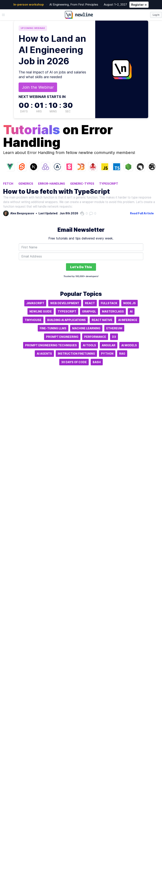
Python (107, 353)
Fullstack (109, 303)
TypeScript (108, 183)
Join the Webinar (38, 87)
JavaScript (35, 303)
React (90, 303)
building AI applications (66, 320)
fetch (8, 183)
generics (25, 183)
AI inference (127, 320)
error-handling (51, 183)
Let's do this (81, 267)
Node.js (129, 303)
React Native (102, 320)
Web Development (64, 303)
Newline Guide (40, 311)
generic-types (82, 183)
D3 (114, 336)
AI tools (89, 345)
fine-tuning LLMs (53, 328)
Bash (97, 362)
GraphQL (89, 311)
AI (131, 311)
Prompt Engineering (62, 336)
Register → (139, 4)
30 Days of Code (74, 362)
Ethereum (114, 328)
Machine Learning (86, 328)
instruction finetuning (76, 353)
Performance (95, 336)
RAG (122, 353)
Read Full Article (142, 213)
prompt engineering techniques (51, 345)
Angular (108, 345)
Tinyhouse (33, 320)
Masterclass (113, 311)
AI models (129, 345)
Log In (156, 14)
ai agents (44, 353)
